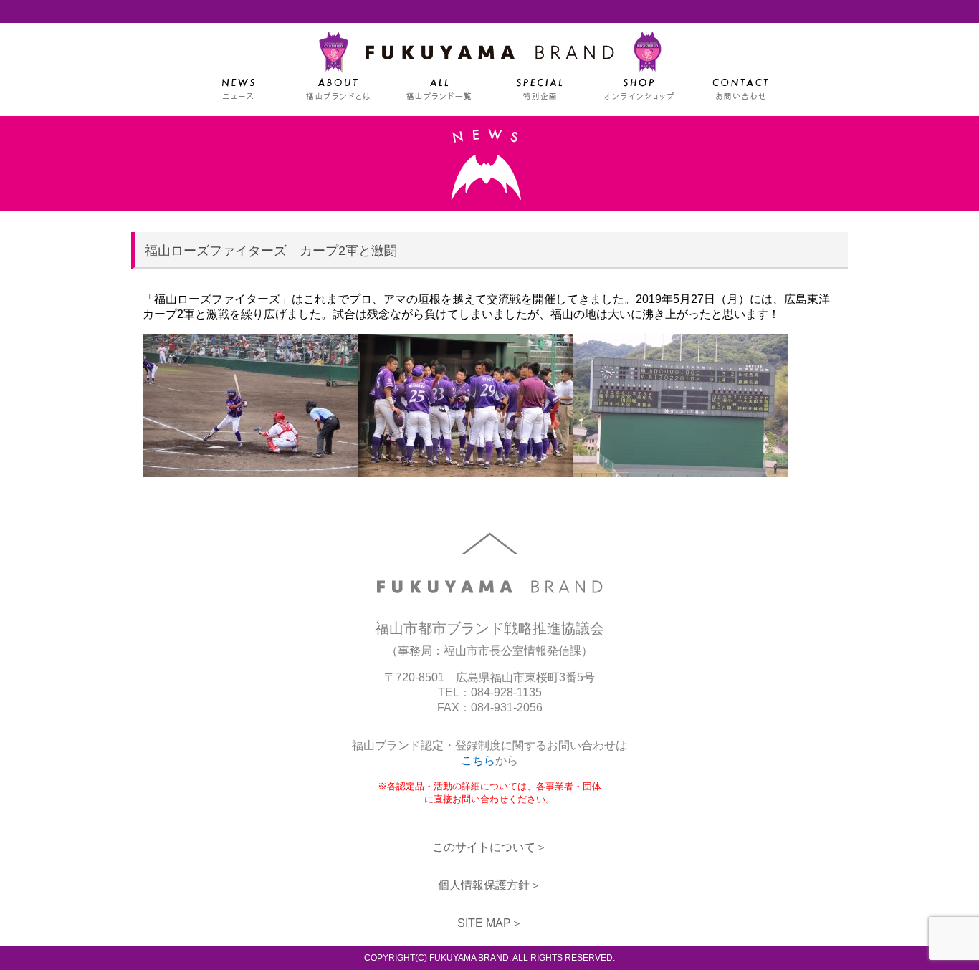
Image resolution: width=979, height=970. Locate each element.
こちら (478, 760)
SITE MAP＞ (489, 923)
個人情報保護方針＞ (489, 885)
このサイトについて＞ (489, 847)
